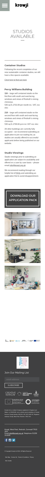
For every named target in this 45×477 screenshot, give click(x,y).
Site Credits (8, 460)
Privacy (32, 457)
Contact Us (14, 457)
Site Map (7, 457)
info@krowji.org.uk (18, 165)
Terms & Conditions (23, 457)
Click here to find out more (16, 80)
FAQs (18, 173)
